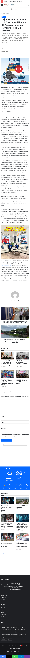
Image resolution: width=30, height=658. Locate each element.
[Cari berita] (28, 5)
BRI (18, 629)
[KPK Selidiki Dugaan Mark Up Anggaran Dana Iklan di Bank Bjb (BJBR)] (7, 518)
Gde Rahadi (5, 48)
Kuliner (2, 612)
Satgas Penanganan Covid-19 (8, 637)
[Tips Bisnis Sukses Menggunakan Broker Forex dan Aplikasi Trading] (7, 500)
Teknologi (3, 597)
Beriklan (24, 645)
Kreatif (2, 610)
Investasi (3, 604)
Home (3, 13)
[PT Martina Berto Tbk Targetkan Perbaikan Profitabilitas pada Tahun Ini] (22, 374)
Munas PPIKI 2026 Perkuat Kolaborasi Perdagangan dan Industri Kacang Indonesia (6, 363)
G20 (17, 632)
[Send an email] (8, 48)
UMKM (9, 639)
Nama (3, 416)
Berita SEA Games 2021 (7, 629)
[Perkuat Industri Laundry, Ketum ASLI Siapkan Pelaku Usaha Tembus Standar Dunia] (22, 355)
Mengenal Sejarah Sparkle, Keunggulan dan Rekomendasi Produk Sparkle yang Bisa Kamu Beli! (21, 545)
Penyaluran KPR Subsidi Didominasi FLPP (22, 506)
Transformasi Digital (20, 637)
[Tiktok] (22, 652)
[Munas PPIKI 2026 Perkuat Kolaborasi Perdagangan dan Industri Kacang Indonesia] (7, 355)
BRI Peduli (4, 632)
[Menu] (2, 5)
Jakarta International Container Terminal (10, 634)
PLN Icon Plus (23, 634)
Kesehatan (3, 616)
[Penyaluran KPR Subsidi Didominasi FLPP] (22, 500)
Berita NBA (21, 627)
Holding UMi (22, 632)
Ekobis (7, 13)
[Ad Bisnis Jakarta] (15, 9)
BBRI (8, 627)
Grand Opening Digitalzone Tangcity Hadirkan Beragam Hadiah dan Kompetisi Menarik (7, 381)
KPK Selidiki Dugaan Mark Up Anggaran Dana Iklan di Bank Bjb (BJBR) (7, 525)
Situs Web (3, 428)
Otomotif (3, 619)
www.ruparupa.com (6, 265)
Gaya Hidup (4, 607)
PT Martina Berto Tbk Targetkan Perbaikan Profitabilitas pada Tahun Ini (21, 381)
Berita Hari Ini (14, 627)
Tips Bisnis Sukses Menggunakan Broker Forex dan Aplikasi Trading (7, 508)
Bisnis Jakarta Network (15, 648)
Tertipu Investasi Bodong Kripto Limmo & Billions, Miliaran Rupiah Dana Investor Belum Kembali (22, 526)
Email (3, 422)
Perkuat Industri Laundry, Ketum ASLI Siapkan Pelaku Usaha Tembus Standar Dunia (22, 363)
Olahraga (3, 599)
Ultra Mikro (4, 639)
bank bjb (3, 627)
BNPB (15, 629)
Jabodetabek (4, 595)
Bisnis (2, 602)
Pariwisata (3, 614)
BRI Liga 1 (23, 629)
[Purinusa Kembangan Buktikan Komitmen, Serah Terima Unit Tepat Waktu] (7, 537)
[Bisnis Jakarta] (9, 5)
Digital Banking (11, 632)
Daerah (3, 593)
